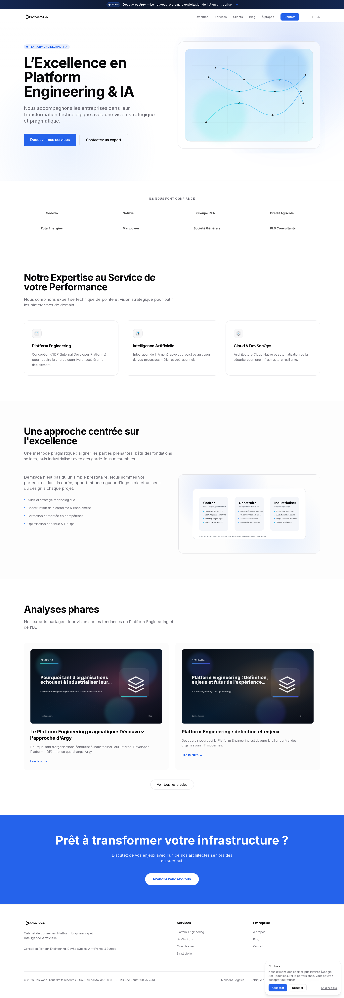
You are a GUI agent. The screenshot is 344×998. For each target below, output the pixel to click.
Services (221, 17)
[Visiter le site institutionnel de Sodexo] (57, 213)
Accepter (278, 987)
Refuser (297, 987)
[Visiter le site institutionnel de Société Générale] (210, 228)
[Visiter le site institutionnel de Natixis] (134, 213)
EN (318, 16)
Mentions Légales (232, 980)
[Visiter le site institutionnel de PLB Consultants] (286, 228)
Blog (252, 17)
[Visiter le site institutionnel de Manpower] (134, 228)
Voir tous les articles (172, 785)
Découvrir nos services (50, 140)
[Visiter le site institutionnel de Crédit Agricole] (286, 213)
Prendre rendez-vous (172, 879)
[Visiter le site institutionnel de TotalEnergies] (57, 228)
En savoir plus (329, 987)
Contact (289, 17)
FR (313, 16)
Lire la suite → (192, 755)
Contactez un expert (103, 140)
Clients (238, 17)
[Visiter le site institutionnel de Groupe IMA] (210, 213)
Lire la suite (38, 761)
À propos (268, 17)
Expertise (202, 17)
